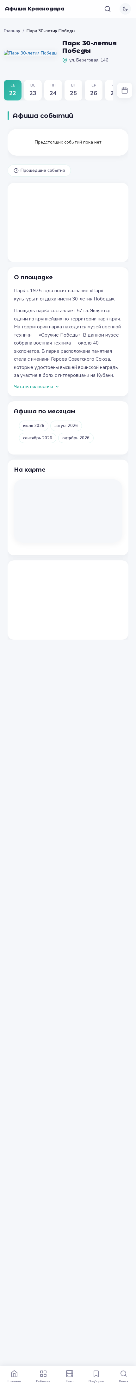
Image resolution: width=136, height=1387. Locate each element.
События (43, 1381)
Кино (69, 1381)
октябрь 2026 (76, 438)
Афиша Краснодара (35, 9)
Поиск (123, 1381)
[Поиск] (107, 9)
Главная (12, 31)
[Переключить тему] (125, 9)
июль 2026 (33, 426)
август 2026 (66, 426)
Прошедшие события (43, 170)
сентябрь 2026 (37, 438)
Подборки (96, 1381)
